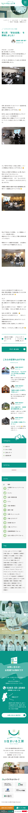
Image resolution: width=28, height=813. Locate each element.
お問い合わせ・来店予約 (7, 808)
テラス (5, 571)
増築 (11, 581)
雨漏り (5, 590)
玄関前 (12, 587)
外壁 (5, 553)
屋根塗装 (14, 583)
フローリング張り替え (9, 574)
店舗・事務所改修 (8, 565)
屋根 (12, 560)
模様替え (16, 553)
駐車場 (21, 553)
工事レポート (8, 452)
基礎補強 (6, 581)
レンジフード (7, 576)
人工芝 (5, 578)
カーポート (6, 569)
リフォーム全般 (17, 565)
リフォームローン (8, 551)
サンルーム (18, 569)
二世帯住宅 (20, 576)
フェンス (20, 571)
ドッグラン (14, 571)
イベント (13, 567)
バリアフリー (10, 558)
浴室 (20, 585)
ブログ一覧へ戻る (14, 349)
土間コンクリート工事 (18, 578)
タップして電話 (22, 808)
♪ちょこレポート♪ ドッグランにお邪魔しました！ (19, 338)
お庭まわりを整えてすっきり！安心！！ (8, 338)
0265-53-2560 (16, 687)
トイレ (9, 571)
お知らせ (7, 446)
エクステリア (19, 567)
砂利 (16, 587)
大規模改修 (7, 567)
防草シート (21, 587)
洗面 (16, 585)
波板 (13, 585)
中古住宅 (13, 576)
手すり (19, 583)
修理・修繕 (6, 562)
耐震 (5, 558)
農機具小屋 (17, 558)
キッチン (12, 569)
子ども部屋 (11, 555)
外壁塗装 (15, 581)
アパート (15, 551)
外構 (20, 581)
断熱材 (9, 585)
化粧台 (10, 578)
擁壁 (5, 585)
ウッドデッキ (7, 560)
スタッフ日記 (8, 449)
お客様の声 (8, 455)
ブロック (18, 574)
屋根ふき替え (7, 583)
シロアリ (20, 562)
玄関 (20, 551)
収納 (21, 555)
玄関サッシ (6, 587)
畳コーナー (10, 553)
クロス (17, 555)
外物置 (5, 555)
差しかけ (17, 560)
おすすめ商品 (13, 562)
